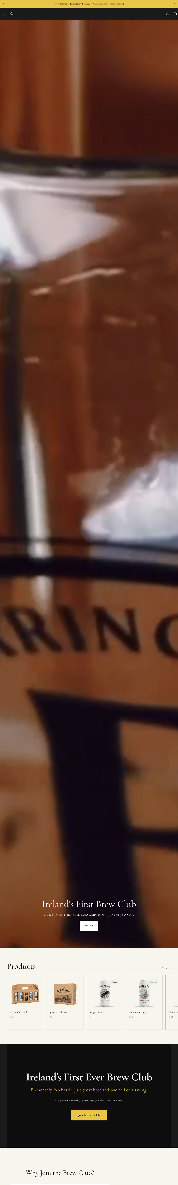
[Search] (11, 13)
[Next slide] (174, 4)
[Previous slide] (4, 4)
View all (166, 968)
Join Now (89, 925)
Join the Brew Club (89, 1115)
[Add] (35, 1003)
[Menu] (4, 14)
